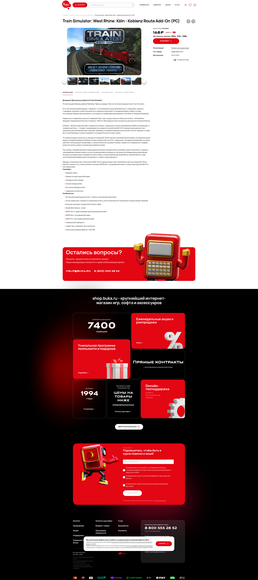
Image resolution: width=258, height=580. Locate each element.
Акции (168, 5)
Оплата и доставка (122, 412)
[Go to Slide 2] (83, 81)
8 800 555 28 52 (161, 528)
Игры (78, 15)
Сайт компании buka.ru (155, 552)
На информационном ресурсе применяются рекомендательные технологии (82, 566)
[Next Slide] (144, 82)
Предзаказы (78, 526)
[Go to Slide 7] (137, 81)
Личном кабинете (160, 500)
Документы (123, 526)
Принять (162, 543)
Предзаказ (144, 5)
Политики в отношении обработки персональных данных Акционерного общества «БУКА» (148, 470)
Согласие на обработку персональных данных (138, 545)
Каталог (72, 15)
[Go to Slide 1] (73, 81)
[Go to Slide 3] (94, 81)
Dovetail (166, 28)
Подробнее (82, 373)
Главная (65, 15)
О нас (177, 5)
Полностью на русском (180, 48)
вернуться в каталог (127, 427)
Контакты (122, 531)
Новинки (157, 5)
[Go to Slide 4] (105, 81)
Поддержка (78, 536)
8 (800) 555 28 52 (107, 271)
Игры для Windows (87, 15)
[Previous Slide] (64, 82)
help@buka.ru (78, 271)
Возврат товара (102, 526)
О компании (88, 409)
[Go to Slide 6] (126, 81)
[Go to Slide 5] (115, 81)
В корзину (164, 41)
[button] (104, 51)
